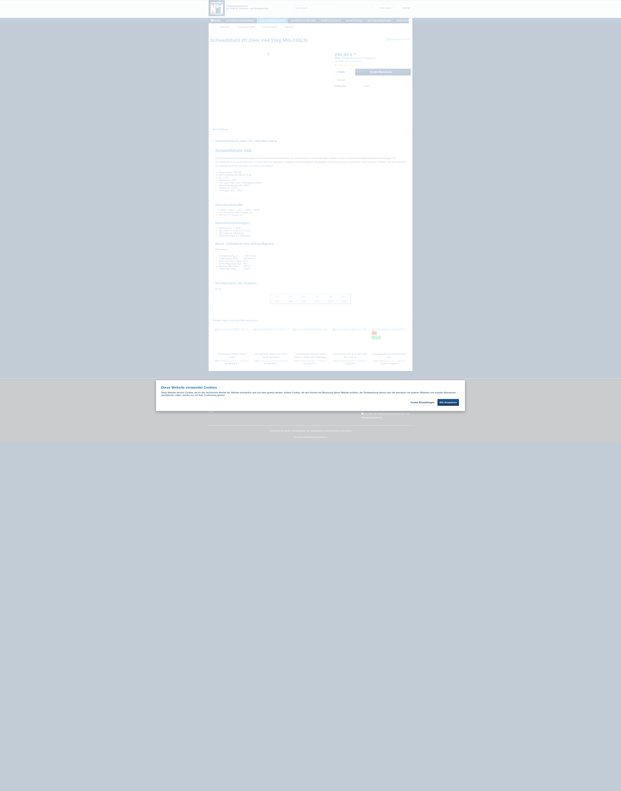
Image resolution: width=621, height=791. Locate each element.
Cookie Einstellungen (422, 402)
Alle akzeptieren (448, 402)
